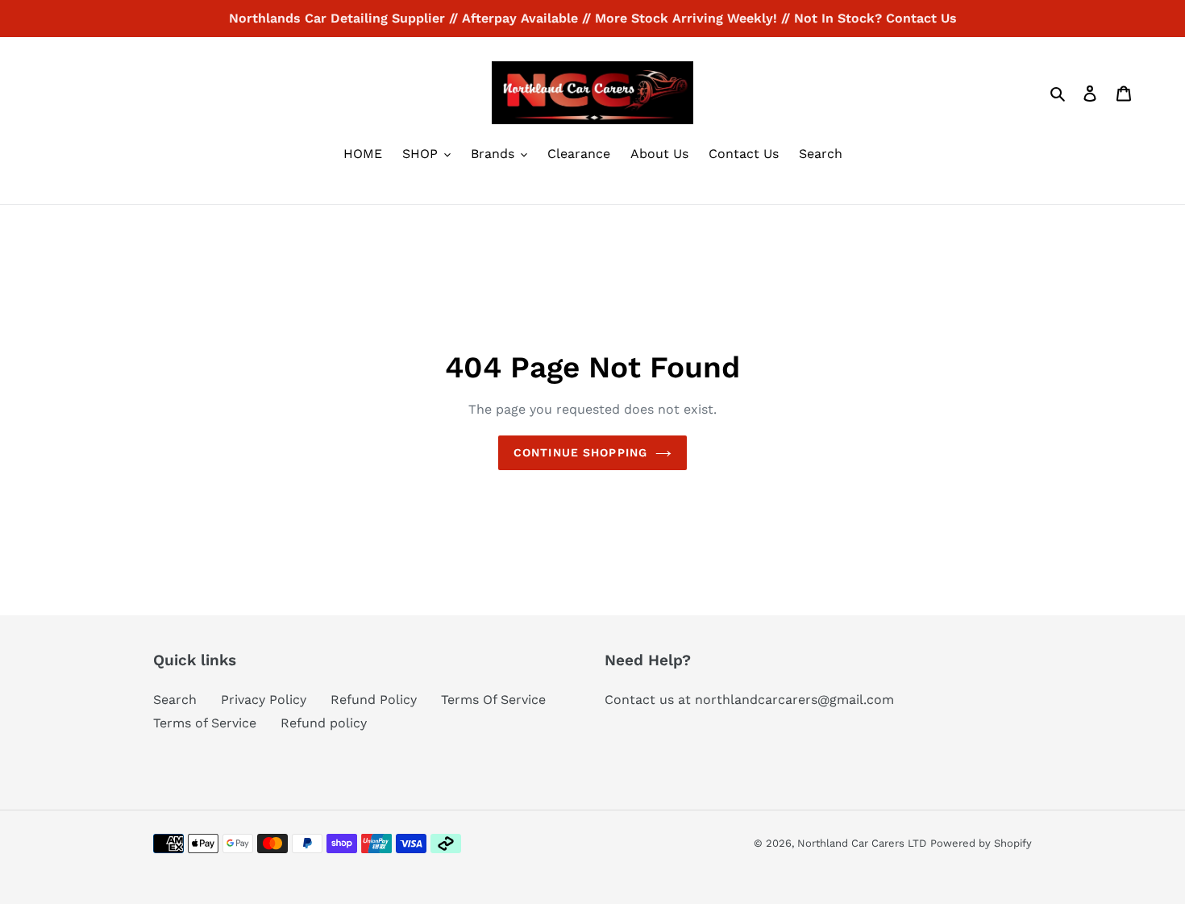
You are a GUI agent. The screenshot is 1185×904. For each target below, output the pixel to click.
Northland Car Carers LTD (861, 843)
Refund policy (324, 723)
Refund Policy (374, 699)
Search (175, 699)
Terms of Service (204, 723)
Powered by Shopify (981, 843)
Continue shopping (580, 452)
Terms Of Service (493, 699)
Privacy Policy (263, 699)
